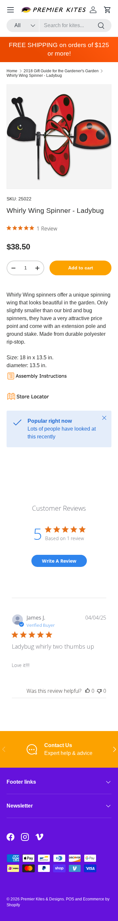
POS (70, 899)
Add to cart (80, 267)
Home (12, 71)
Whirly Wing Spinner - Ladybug (34, 75)
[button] (107, 10)
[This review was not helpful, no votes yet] (99, 690)
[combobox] (59, 25)
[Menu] (10, 10)
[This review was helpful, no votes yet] (87, 690)
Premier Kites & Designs (42, 899)
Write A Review (59, 561)
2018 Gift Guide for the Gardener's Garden (61, 71)
